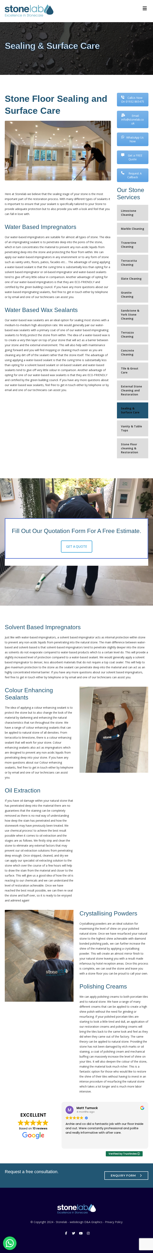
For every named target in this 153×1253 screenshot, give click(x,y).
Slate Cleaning (131, 278)
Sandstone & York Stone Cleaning (130, 314)
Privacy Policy (114, 1222)
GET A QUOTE (76, 546)
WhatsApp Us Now (135, 139)
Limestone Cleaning (128, 213)
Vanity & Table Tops (131, 428)
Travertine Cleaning (128, 245)
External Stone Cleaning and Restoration (131, 390)
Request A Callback (134, 175)
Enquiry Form (123, 1175)
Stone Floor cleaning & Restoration (129, 448)
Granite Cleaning (127, 294)
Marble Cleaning (132, 229)
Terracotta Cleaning (129, 262)
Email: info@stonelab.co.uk (132, 119)
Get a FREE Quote (135, 157)
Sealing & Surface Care (130, 410)
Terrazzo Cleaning (127, 334)
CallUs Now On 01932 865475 (132, 99)
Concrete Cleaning (127, 352)
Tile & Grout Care (129, 370)
